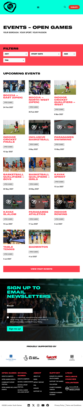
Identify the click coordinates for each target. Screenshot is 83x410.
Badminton (38, 247)
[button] (38, 7)
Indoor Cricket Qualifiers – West (64, 101)
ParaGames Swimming (64, 138)
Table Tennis (8, 248)
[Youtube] (43, 405)
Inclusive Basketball (39, 138)
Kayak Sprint (59, 175)
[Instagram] (38, 405)
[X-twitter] (33, 405)
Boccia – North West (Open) (39, 99)
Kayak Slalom (9, 213)
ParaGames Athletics (38, 213)
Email (11, 306)
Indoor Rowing (60, 213)
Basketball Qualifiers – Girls (39, 176)
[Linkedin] (28, 405)
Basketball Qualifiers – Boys (13, 176)
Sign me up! (15, 328)
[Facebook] (47, 405)
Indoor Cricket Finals (10, 139)
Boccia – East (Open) (13, 96)
